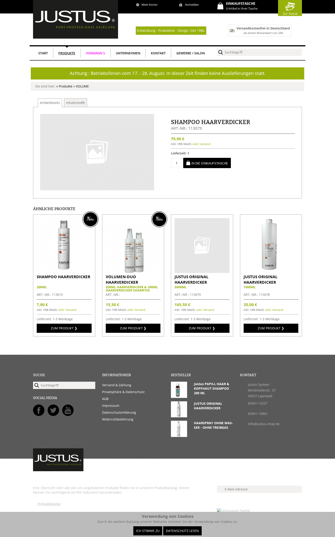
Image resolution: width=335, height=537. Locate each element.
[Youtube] (68, 410)
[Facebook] (38, 410)
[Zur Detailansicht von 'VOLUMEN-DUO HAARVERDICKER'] (133, 272)
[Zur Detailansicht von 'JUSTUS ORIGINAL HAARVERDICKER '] (202, 272)
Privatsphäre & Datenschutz (123, 392)
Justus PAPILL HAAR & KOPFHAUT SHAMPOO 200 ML (211, 388)
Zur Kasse (290, 13)
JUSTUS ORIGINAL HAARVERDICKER (208, 405)
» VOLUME (81, 86)
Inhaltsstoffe (75, 103)
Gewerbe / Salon (190, 53)
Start (43, 53)
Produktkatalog (49, 504)
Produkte (66, 53)
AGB (105, 399)
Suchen (220, 52)
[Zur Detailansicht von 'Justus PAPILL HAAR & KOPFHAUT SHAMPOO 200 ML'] (179, 396)
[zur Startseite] (75, 37)
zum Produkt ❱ (64, 328)
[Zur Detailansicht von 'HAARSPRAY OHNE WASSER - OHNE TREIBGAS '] (179, 436)
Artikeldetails (50, 103)
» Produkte (64, 86)
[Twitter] (53, 410)
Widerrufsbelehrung (117, 419)
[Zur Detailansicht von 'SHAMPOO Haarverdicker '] (64, 272)
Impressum (110, 405)
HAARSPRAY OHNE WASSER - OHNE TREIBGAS (213, 425)
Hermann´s (95, 53)
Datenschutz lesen (182, 531)
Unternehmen (128, 53)
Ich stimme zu (148, 531)
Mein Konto (149, 5)
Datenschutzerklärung (119, 412)
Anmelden (192, 5)
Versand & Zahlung (116, 385)
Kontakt (158, 53)
